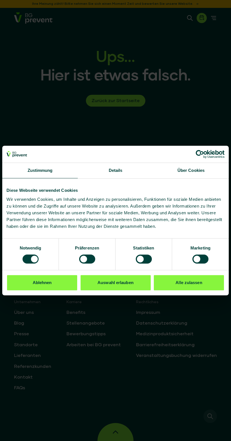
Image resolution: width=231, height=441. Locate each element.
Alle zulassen (189, 282)
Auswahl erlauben (115, 282)
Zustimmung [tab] (40, 170)
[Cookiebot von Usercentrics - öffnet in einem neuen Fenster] (200, 154)
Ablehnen (42, 282)
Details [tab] (116, 170)
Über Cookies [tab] (191, 170)
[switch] (87, 259)
